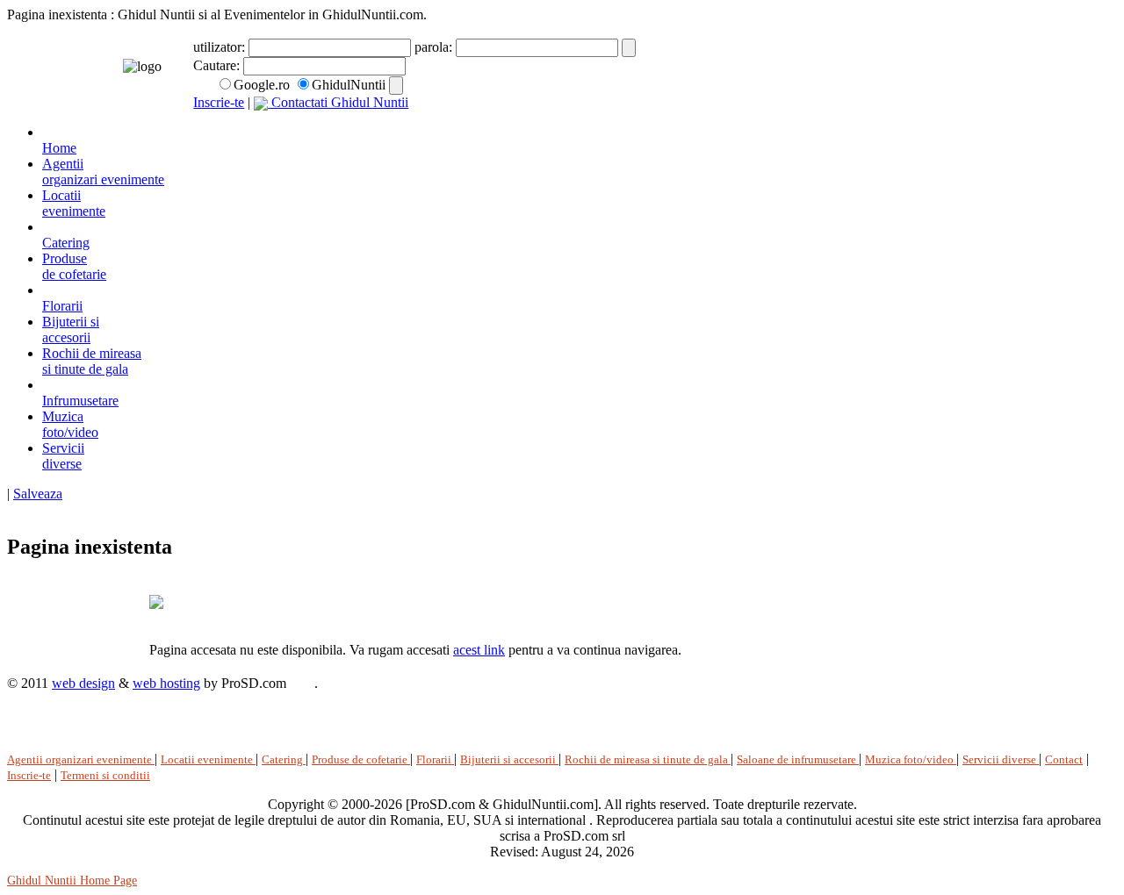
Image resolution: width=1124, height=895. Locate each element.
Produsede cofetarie (74, 266)
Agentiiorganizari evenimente (103, 171)
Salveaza (37, 493)
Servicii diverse (1000, 759)
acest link (479, 649)
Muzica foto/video (910, 759)
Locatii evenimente (208, 759)
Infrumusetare (80, 400)
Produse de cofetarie (361, 759)
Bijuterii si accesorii (509, 759)
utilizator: (221, 46)
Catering (66, 242)
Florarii (62, 305)
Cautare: (218, 65)
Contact (1064, 759)
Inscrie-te (218, 102)
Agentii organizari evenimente (81, 759)
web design (83, 683)
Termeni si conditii (105, 775)
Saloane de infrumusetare (798, 759)
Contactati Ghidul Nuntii (338, 102)
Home (59, 147)
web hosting (166, 683)
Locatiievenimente (73, 203)
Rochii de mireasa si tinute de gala (91, 361)
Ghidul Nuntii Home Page (72, 880)
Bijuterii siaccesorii (70, 329)
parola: (435, 46)
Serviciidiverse (63, 455)
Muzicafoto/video (70, 424)
